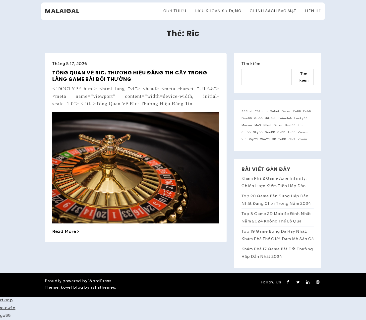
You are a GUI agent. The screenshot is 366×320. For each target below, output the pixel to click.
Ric (300, 125)
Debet (286, 111)
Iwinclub (285, 118)
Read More (64, 231)
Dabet (274, 111)
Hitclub (270, 118)
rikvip (6, 300)
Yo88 (282, 139)
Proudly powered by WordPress (78, 280)
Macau (247, 125)
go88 (5, 315)
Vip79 (253, 139)
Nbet (267, 125)
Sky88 (258, 132)
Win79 (265, 139)
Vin (244, 139)
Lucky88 (300, 118)
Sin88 (246, 132)
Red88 (290, 125)
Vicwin (303, 132)
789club (261, 111)
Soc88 (270, 132)
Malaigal (62, 10)
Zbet (292, 139)
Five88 (247, 118)
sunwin (7, 307)
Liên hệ (313, 11)
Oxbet (278, 125)
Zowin (302, 139)
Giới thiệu (174, 11)
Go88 (258, 118)
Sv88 (281, 132)
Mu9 (257, 125)
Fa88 (297, 111)
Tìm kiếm (251, 63)
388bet (247, 111)
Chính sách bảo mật (273, 11)
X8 (274, 139)
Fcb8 (307, 111)
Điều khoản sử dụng (218, 11)
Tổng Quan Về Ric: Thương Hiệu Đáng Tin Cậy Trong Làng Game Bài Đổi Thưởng (129, 76)
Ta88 (292, 132)
